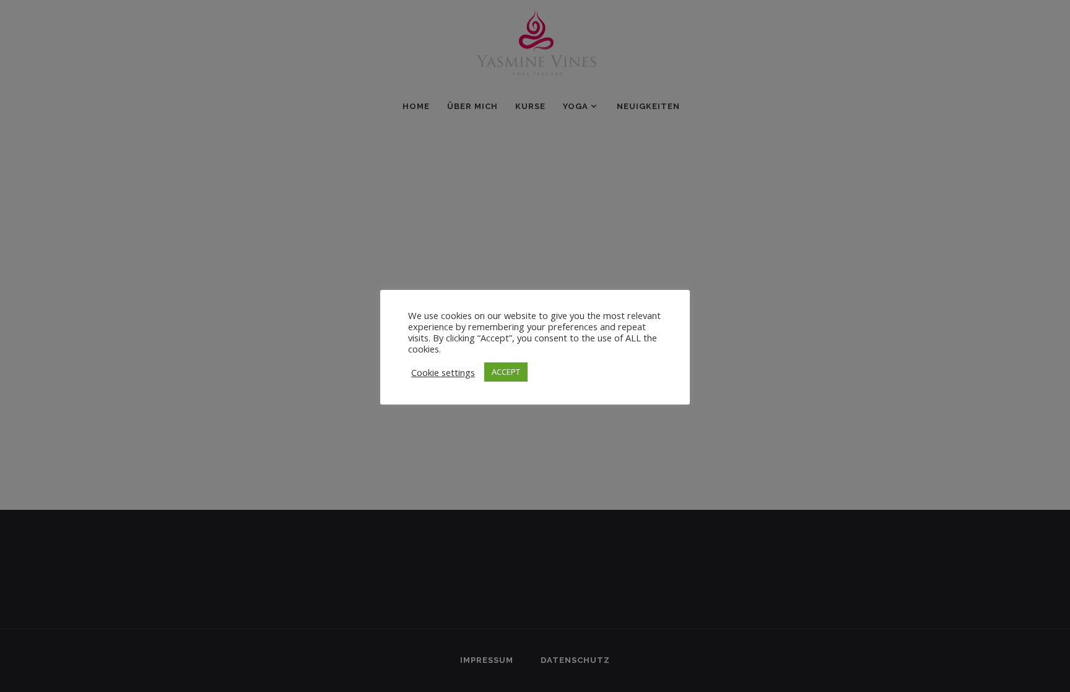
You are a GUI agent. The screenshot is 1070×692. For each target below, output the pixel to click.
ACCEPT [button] (506, 371)
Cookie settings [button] (443, 372)
